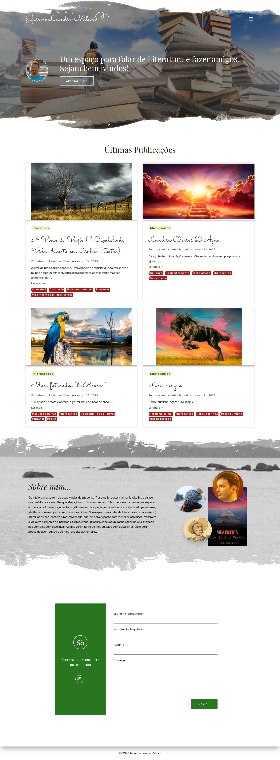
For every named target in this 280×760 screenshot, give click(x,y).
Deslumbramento (177, 272)
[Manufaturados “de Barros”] (81, 336)
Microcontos (160, 228)
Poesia (51, 418)
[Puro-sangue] (198, 336)
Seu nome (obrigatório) (129, 613)
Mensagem (121, 660)
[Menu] (251, 19)
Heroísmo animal (160, 413)
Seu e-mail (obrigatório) (129, 629)
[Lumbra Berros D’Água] (198, 191)
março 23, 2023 (204, 249)
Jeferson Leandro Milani (53, 261)
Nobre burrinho (207, 413)
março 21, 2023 (204, 395)
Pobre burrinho (231, 413)
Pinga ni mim (158, 278)
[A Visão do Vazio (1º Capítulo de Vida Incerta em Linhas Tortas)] (81, 191)
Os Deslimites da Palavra (97, 413)
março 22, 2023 (87, 395)
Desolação (57, 289)
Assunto (119, 644)
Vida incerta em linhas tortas (52, 294)
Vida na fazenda (160, 418)
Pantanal (38, 418)
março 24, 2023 (87, 261)
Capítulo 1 (39, 289)
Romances (41, 228)
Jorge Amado (201, 272)
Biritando (155, 272)
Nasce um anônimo (80, 289)
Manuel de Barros (44, 413)
